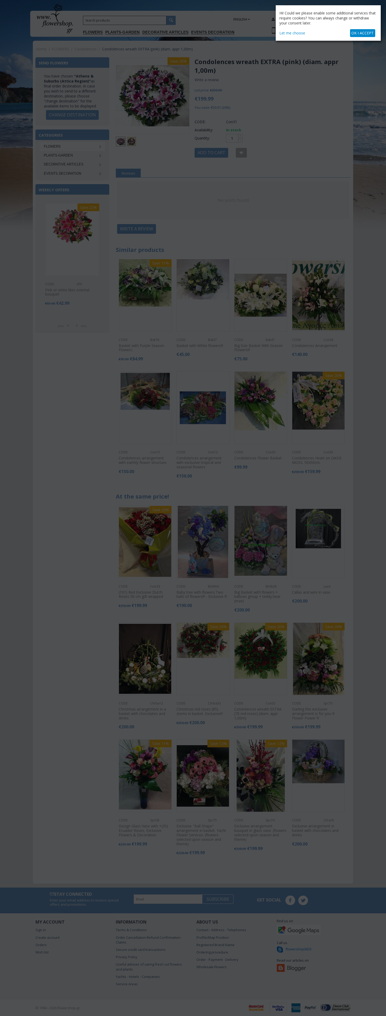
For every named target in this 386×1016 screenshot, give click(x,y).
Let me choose (292, 32)
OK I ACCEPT (362, 32)
